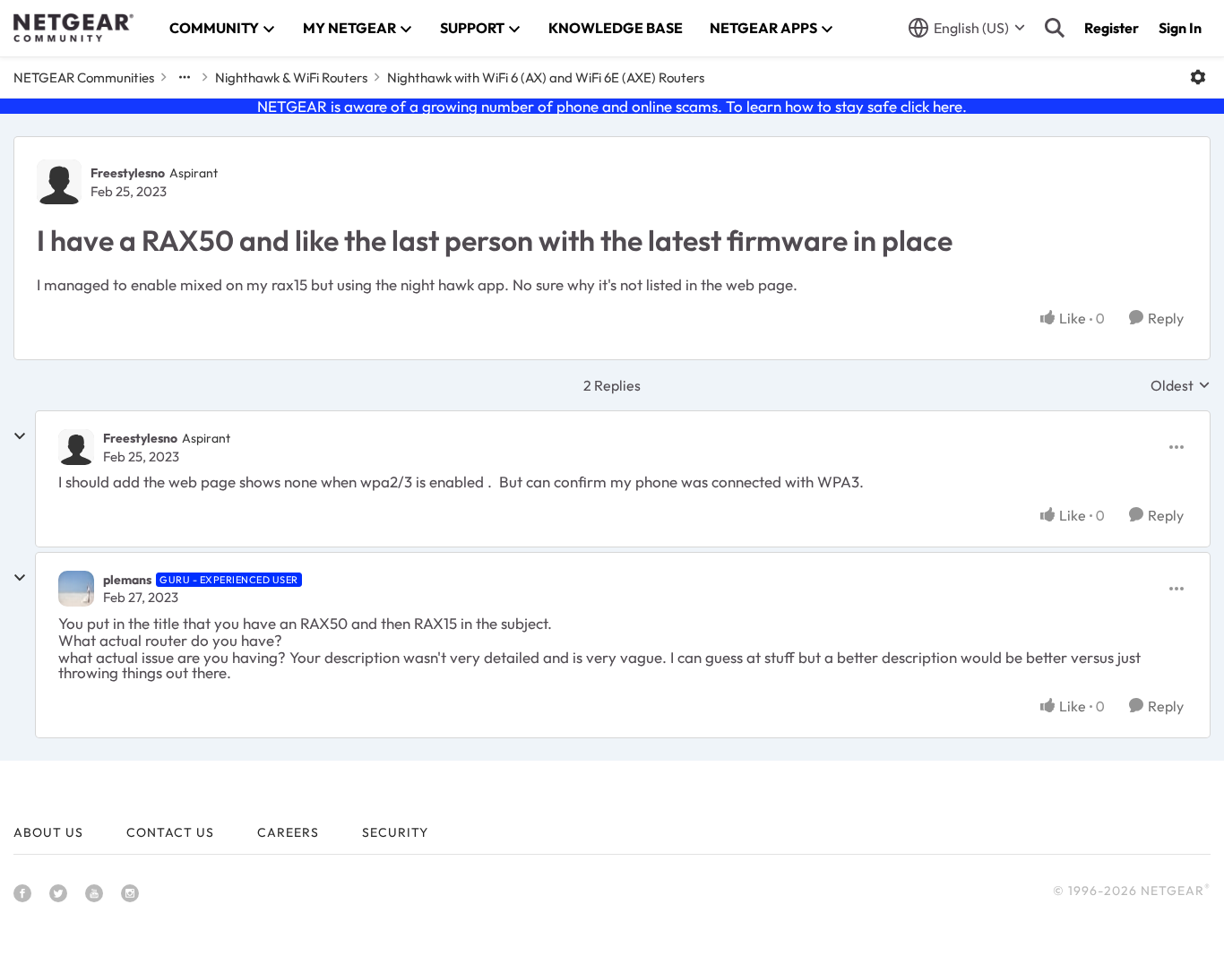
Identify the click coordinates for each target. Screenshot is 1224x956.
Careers (288, 832)
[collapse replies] (19, 436)
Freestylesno (128, 173)
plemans (127, 579)
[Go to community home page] (73, 27)
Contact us (170, 832)
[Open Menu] (1198, 77)
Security (395, 832)
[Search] (1054, 28)
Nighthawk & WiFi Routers (291, 77)
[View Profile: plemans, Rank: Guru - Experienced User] (76, 589)
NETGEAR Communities (83, 77)
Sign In (1180, 28)
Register (1111, 28)
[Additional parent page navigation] (184, 77)
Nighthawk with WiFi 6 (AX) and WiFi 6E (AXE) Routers (545, 77)
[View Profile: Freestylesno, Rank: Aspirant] (59, 181)
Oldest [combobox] (1181, 385)
